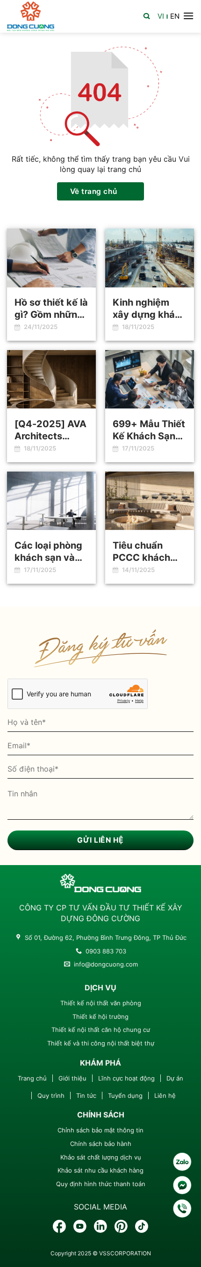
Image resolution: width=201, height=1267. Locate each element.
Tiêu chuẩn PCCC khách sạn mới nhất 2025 (142, 552)
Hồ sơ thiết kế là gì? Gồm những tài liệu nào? (51, 309)
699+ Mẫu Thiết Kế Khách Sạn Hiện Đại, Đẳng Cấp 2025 (149, 430)
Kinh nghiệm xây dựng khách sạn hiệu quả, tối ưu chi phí (149, 309)
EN (174, 16)
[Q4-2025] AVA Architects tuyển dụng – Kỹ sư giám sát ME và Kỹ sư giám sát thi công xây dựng (50, 430)
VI (161, 16)
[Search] (147, 15)
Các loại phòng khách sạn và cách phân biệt (48, 552)
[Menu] (188, 15)
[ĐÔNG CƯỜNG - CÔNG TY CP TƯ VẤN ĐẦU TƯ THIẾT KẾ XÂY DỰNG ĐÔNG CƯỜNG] (30, 16)
